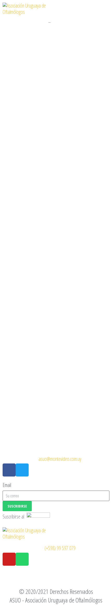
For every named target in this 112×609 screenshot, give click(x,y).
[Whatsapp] (22, 559)
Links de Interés (33, 22)
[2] (56, 197)
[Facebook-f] (9, 470)
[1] (56, 95)
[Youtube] (9, 559)
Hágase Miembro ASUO (72, 22)
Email (7, 485)
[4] (56, 400)
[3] (56, 298)
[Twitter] (22, 470)
